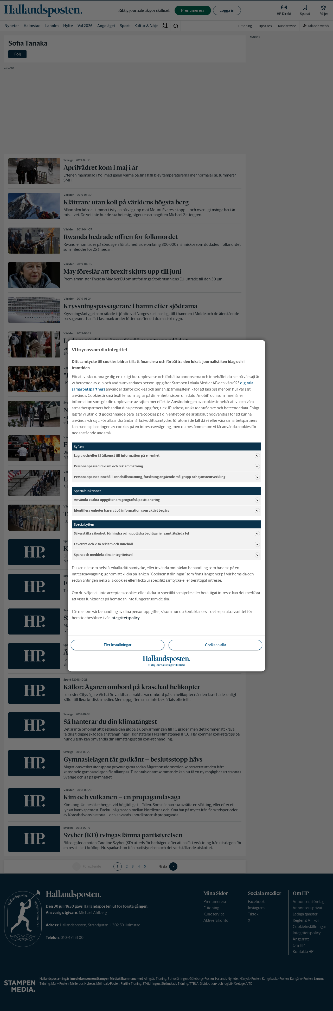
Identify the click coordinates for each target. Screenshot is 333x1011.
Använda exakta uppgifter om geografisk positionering (117, 500)
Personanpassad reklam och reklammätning (108, 466)
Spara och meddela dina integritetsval (103, 554)
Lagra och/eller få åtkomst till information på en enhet (116, 455)
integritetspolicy (125, 617)
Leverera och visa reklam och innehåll (103, 544)
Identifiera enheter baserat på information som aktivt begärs (121, 510)
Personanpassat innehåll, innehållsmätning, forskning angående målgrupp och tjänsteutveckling (149, 477)
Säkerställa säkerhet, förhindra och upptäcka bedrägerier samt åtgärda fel (131, 533)
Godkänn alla (215, 644)
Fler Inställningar (117, 644)
